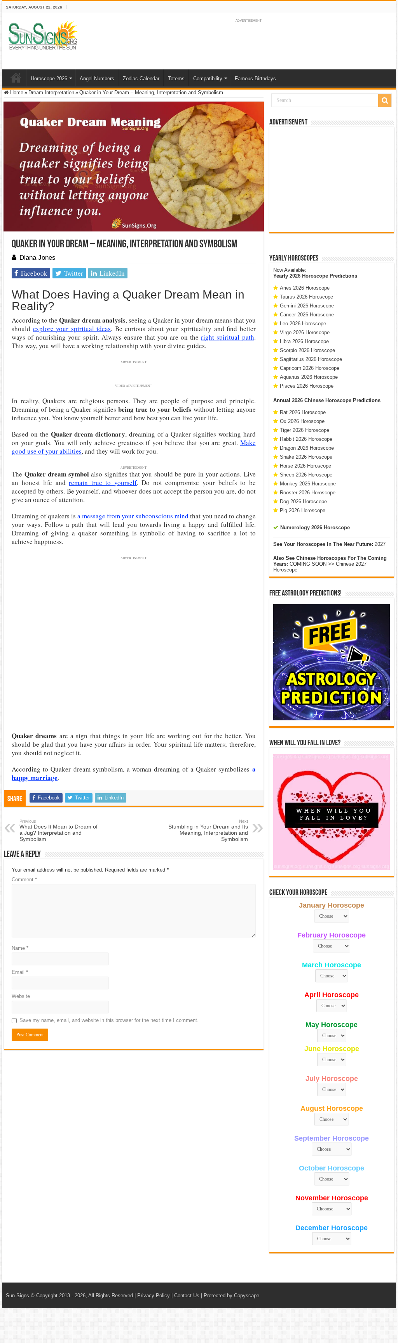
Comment (24, 879)
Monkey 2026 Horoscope (308, 484)
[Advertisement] (331, 179)
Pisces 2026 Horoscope (306, 386)
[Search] (384, 100)
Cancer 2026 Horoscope (307, 315)
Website (21, 996)
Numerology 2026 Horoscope (315, 527)
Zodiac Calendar (141, 78)
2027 (380, 544)
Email (20, 972)
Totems (176, 78)
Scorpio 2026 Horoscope (307, 350)
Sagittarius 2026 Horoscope (311, 359)
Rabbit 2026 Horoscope (306, 439)
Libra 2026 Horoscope (304, 341)
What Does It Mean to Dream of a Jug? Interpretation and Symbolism (58, 830)
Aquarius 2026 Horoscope (309, 377)
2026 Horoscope (309, 276)
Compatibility (207, 78)
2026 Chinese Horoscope (321, 400)
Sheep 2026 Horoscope (306, 475)
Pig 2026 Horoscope (302, 510)
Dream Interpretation (51, 92)
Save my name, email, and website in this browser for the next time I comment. (109, 1020)
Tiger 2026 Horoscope (304, 430)
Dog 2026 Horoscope (303, 501)
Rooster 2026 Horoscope (307, 492)
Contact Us (186, 1295)
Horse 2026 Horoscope (305, 466)
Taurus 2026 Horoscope (306, 297)
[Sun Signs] (43, 35)
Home (16, 77)
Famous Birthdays (255, 78)
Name (20, 948)
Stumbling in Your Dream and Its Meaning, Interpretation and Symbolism (208, 830)
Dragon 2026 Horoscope (307, 448)
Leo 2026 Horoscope (303, 323)
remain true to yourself (103, 482)
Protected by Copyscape (231, 1295)
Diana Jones (37, 257)
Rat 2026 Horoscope (303, 412)
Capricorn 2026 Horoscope (309, 368)
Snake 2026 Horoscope (306, 457)
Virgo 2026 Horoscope (305, 332)
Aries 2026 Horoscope (305, 288)
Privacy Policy (153, 1295)
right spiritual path (227, 337)
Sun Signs (17, 1295)
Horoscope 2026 (49, 78)
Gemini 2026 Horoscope (307, 306)
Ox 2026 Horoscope (302, 421)
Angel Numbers (97, 78)
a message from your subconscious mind (133, 515)
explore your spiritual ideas (72, 328)
